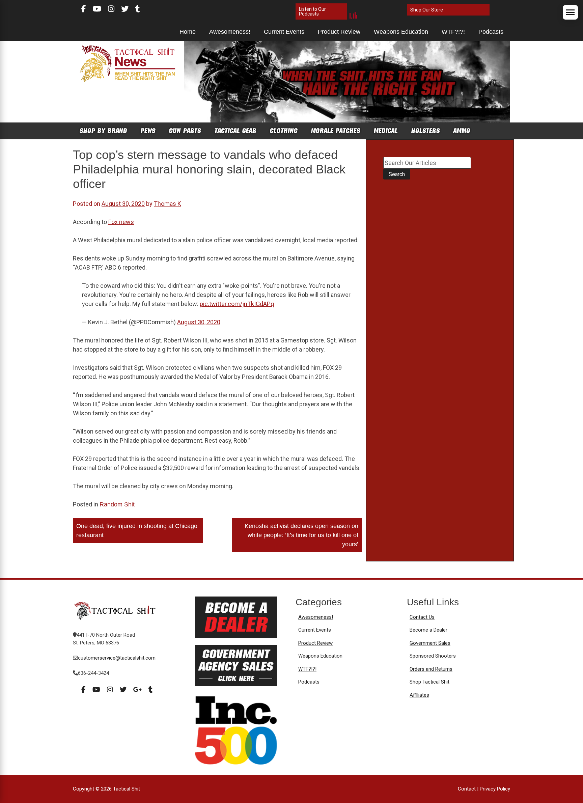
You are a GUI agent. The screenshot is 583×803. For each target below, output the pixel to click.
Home (187, 31)
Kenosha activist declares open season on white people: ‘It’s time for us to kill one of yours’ (301, 535)
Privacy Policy (495, 789)
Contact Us (422, 617)
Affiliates (419, 695)
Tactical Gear (235, 131)
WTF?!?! (453, 31)
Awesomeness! (229, 31)
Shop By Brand (103, 131)
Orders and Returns (431, 669)
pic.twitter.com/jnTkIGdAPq (237, 303)
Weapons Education (401, 31)
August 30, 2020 (198, 322)
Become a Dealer (428, 630)
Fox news (121, 221)
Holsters (426, 131)
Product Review (339, 31)
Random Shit (117, 504)
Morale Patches (335, 131)
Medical (385, 131)
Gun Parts (185, 131)
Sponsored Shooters (433, 656)
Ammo (462, 131)
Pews (148, 131)
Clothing (283, 131)
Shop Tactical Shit (429, 682)
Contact (467, 789)
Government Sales (430, 643)
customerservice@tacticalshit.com (117, 658)
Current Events (284, 31)
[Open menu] (570, 12)
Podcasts (490, 31)
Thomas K (167, 203)
